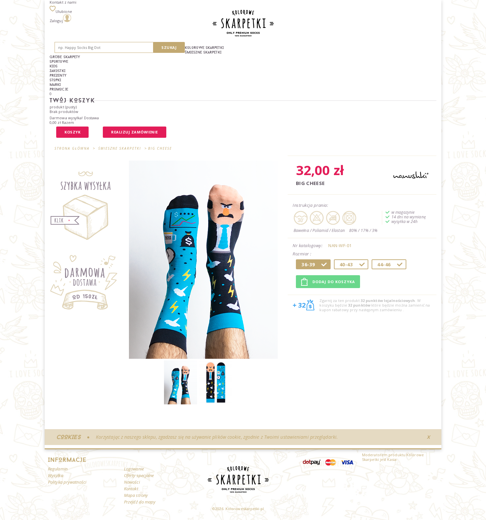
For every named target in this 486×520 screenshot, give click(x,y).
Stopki (55, 80)
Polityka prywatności (67, 482)
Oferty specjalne (139, 475)
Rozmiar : (302, 254)
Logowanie (134, 469)
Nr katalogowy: (307, 245)
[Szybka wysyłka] (87, 205)
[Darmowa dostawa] (87, 285)
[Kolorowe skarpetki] (215, 402)
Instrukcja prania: (310, 205)
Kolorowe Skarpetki (204, 47)
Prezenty (58, 75)
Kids (54, 66)
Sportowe (59, 61)
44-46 (384, 264)
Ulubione (64, 11)
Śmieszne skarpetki (203, 52)
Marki (55, 84)
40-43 (346, 264)
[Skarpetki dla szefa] (180, 402)
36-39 (308, 264)
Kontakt (131, 489)
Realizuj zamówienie (134, 132)
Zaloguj (56, 20)
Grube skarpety (65, 57)
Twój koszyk (72, 100)
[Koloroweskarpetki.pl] (243, 24)
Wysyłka (55, 475)
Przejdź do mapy (140, 502)
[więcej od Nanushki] (410, 176)
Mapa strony (136, 495)
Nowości (132, 482)
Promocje (59, 89)
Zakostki (57, 70)
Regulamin (57, 469)
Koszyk (72, 132)
